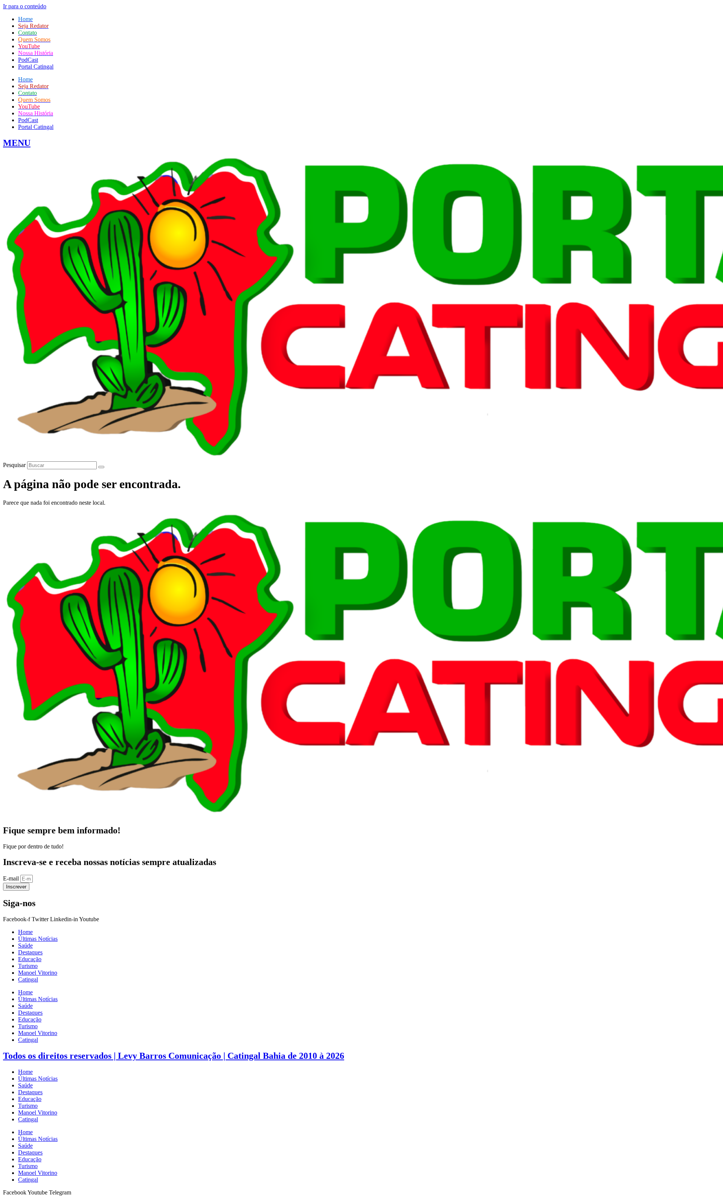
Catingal (28, 979)
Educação (29, 959)
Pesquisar (14, 465)
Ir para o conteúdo (24, 6)
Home (25, 932)
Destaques (30, 952)
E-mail (11, 878)
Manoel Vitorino (37, 972)
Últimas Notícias (38, 939)
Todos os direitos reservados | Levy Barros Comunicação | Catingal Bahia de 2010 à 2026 (173, 1056)
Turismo (28, 966)
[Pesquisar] (101, 467)
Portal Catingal (35, 66)
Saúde (25, 945)
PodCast (28, 60)
